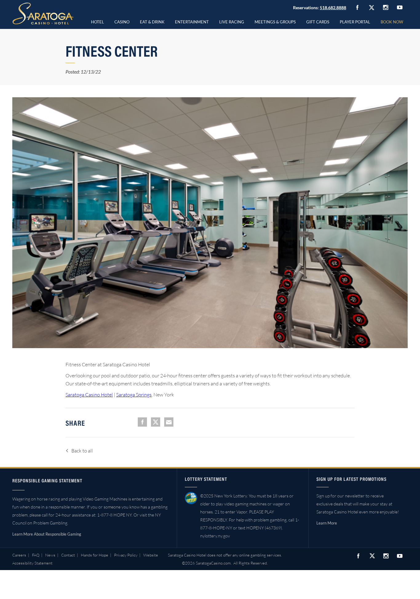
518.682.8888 (333, 7)
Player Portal (355, 21)
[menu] (122, 21)
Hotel (97, 21)
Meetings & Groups (275, 21)
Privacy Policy (125, 555)
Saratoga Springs (134, 395)
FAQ (35, 555)
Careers (19, 555)
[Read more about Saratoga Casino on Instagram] (385, 7)
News (50, 555)
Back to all (82, 451)
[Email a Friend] (168, 422)
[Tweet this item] (155, 422)
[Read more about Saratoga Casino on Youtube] (400, 7)
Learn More (326, 523)
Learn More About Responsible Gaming (46, 534)
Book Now (392, 21)
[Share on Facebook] (142, 422)
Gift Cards (317, 21)
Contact (68, 555)
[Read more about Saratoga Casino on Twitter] (371, 7)
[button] (122, 21)
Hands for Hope (94, 555)
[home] (43, 13)
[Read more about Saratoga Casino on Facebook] (357, 7)
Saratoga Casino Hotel (89, 395)
